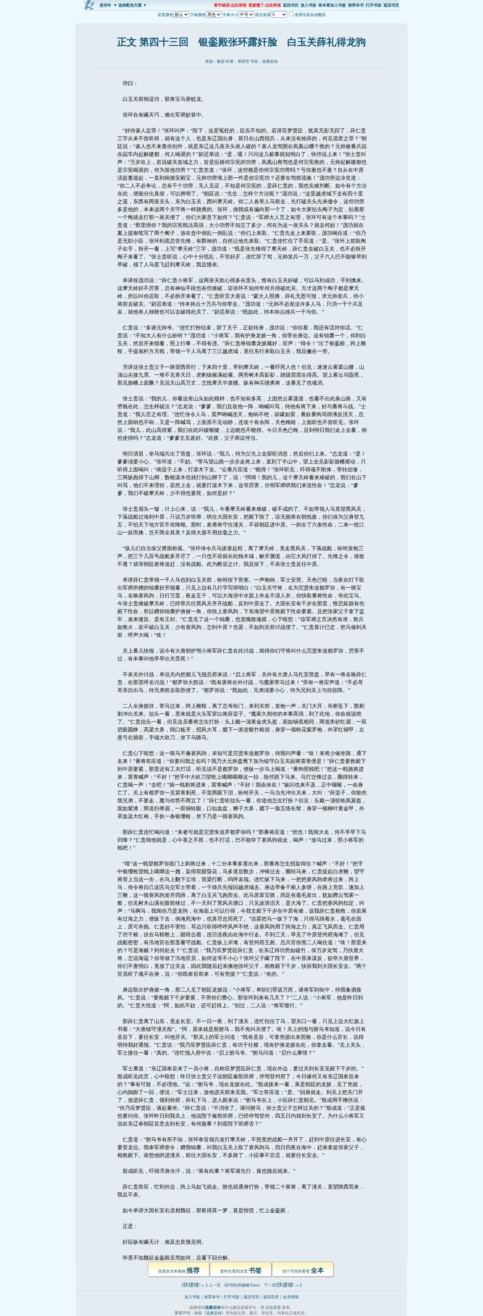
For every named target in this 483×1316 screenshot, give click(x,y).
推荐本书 (356, 5)
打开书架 (373, 5)
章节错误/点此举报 (230, 5)
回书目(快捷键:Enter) (242, 1285)
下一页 (270, 1285)
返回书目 (291, 5)
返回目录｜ (273, 1297)
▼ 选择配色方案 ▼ (130, 5)
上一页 (214, 1285)
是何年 (105, 5)
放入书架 (308, 5)
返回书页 (391, 5)
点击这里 (273, 1307)
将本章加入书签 (332, 5)
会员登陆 (291, 1297)
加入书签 (192, 1297)
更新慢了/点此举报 (264, 5)
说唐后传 (270, 61)
